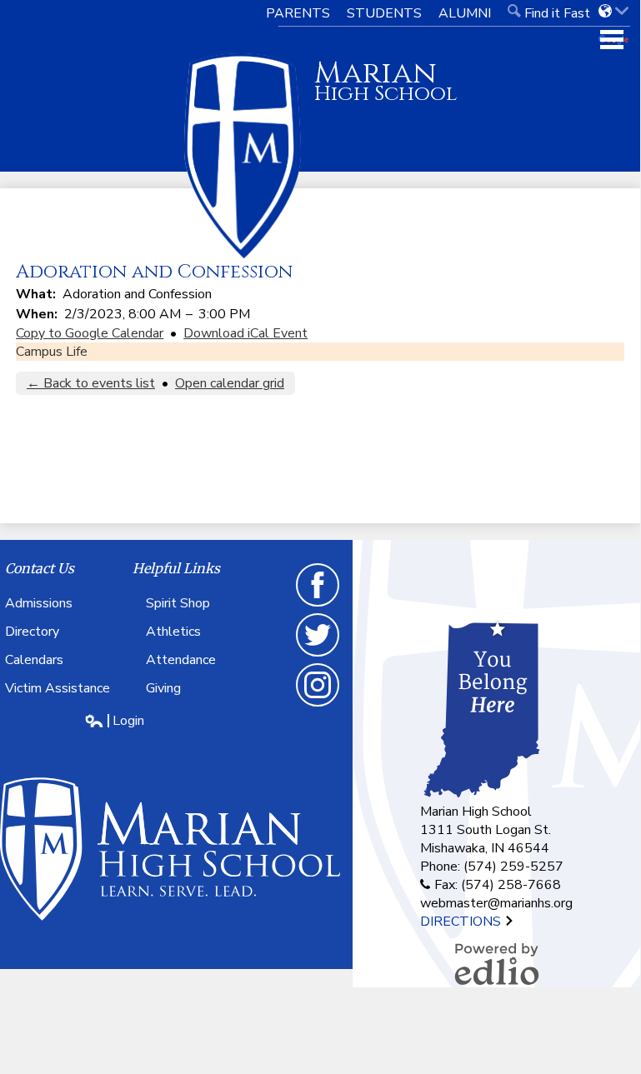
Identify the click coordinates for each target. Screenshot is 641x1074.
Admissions (39, 603)
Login (114, 721)
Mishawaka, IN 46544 (484, 848)
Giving (163, 688)
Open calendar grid (229, 383)
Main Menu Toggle (611, 39)
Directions (462, 921)
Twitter (318, 656)
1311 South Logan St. (485, 830)
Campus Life (52, 351)
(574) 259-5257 (513, 866)
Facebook (318, 606)
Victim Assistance (57, 688)
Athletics (173, 631)
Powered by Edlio (497, 964)
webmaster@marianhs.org (496, 903)
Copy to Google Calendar (89, 333)
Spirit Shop (178, 603)
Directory (32, 631)
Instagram (318, 706)
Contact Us (39, 568)
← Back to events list (91, 383)
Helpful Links (176, 568)
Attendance (181, 660)
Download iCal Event (245, 333)
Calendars (34, 660)
